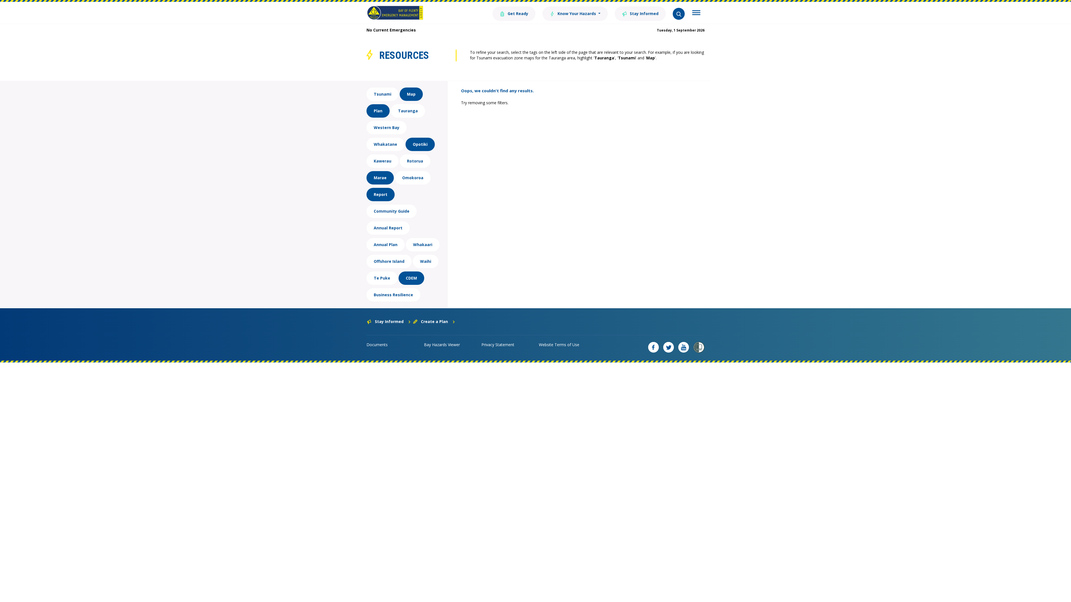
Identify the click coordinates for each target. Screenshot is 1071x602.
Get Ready (517, 13)
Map (411, 94)
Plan (378, 110)
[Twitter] (668, 347)
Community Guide (391, 211)
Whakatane (385, 144)
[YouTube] (683, 347)
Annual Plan (385, 244)
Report (380, 194)
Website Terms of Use (559, 344)
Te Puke (382, 278)
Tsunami (382, 94)
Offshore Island (389, 261)
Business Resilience (393, 294)
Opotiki (420, 144)
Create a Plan (434, 321)
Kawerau (382, 161)
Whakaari (422, 244)
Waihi (425, 261)
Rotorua (415, 161)
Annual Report (388, 227)
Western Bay (386, 127)
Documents (377, 344)
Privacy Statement (497, 344)
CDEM (411, 278)
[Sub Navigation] (696, 13)
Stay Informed (643, 13)
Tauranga (408, 110)
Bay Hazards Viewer (442, 344)
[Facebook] (653, 347)
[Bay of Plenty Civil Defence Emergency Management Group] (395, 13)
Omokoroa (412, 177)
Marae (380, 177)
